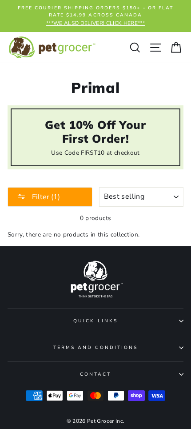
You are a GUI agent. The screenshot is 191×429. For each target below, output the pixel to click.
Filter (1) (45, 197)
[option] (95, 16)
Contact (95, 374)
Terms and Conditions (95, 348)
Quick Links (95, 321)
